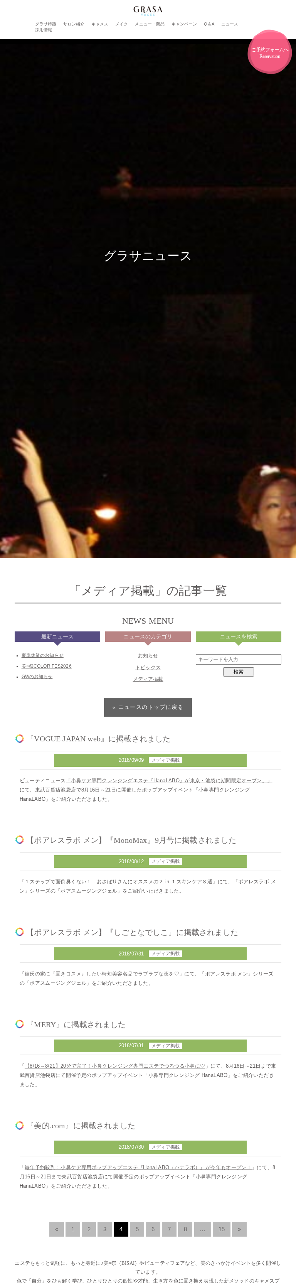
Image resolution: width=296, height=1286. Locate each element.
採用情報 (43, 29)
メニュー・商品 (150, 24)
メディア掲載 (148, 679)
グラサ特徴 (46, 24)
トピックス (148, 667)
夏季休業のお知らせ (43, 655)
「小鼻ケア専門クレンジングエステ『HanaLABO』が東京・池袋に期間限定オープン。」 (169, 780)
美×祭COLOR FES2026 (47, 666)
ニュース (230, 24)
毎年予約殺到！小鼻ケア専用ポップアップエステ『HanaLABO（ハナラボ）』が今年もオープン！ (138, 1167)
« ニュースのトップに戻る (148, 707)
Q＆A (209, 24)
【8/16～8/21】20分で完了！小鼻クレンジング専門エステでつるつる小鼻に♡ (115, 1066)
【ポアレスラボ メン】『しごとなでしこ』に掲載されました (132, 932)
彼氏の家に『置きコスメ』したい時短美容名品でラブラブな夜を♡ (102, 974)
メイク (121, 24)
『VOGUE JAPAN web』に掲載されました (98, 738)
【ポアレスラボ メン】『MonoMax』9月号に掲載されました (131, 840)
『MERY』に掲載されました (76, 1024)
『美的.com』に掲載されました (80, 1125)
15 (222, 1229)
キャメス (100, 24)
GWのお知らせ (37, 676)
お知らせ (148, 655)
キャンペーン (184, 24)
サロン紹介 (74, 24)
